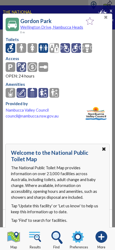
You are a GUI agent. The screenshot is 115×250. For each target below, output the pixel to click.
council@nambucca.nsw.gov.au (32, 116)
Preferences (79, 247)
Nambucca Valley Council (27, 110)
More (101, 247)
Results (35, 247)
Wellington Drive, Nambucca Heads (51, 27)
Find (56, 247)
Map (13, 247)
